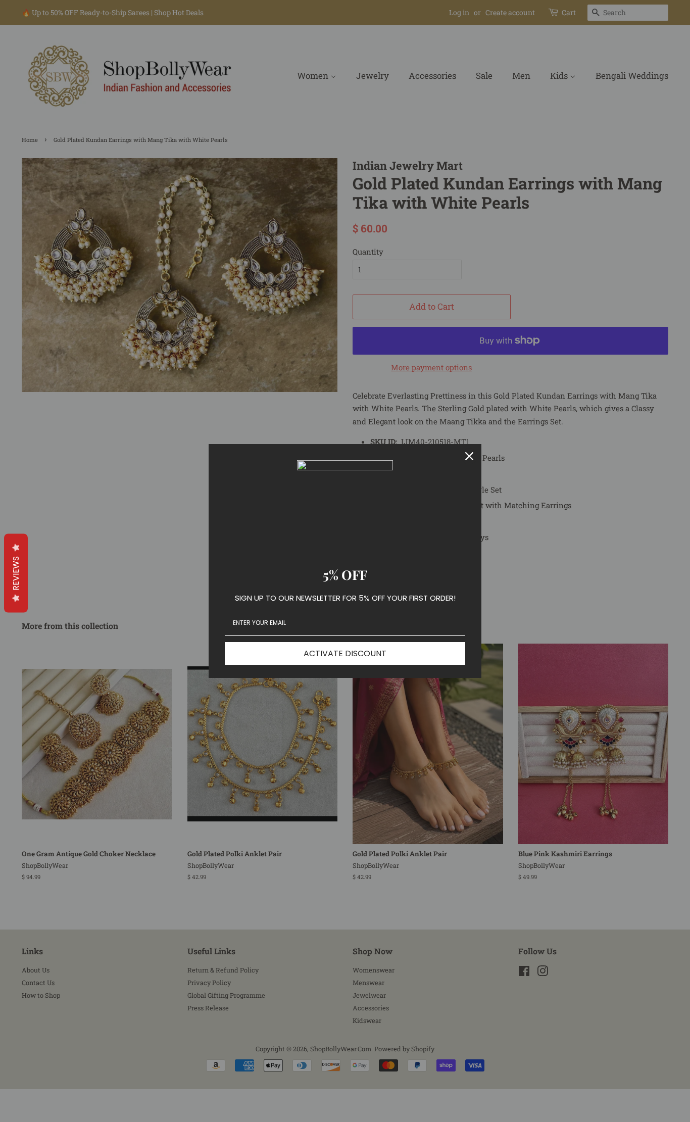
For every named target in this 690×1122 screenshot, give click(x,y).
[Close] (469, 456)
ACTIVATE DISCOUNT (345, 653)
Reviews (16, 573)
